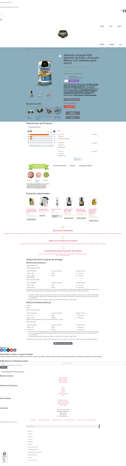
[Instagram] (8, 350)
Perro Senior (48, 48)
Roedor (111, 44)
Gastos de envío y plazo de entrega (86, 420)
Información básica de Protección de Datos (13, 371)
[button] (1, 20)
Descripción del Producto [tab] (59, 165)
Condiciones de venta (69, 420)
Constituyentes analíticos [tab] (85, 165)
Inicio (27, 48)
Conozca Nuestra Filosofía (33, 449)
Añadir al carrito (74, 81)
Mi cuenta (30, 457)
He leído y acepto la (11, 365)
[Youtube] (11, 350)
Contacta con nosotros (5, 2)
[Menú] (6, 452)
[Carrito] (2, 15)
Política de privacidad (17, 365)
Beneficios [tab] (72, 165)
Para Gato (30, 433)
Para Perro (30, 431)
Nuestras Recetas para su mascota (35, 452)
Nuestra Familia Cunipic (32, 454)
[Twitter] (5, 350)
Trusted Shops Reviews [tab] (34, 127)
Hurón (119, 26)
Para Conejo (30, 439)
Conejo (102, 44)
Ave (120, 44)
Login (121, 10)
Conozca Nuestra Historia (33, 447)
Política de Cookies (57, 420)
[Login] (124, 11)
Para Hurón (30, 436)
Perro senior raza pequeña (58, 48)
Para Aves (30, 444)
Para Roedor (30, 441)
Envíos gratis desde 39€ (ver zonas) (9, 7)
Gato (110, 26)
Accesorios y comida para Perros (36, 48)
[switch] (4, 461)
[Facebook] (1, 350)
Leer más (42, 215)
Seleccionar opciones (55, 216)
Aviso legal (33, 420)
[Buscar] (99, 426)
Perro (102, 26)
